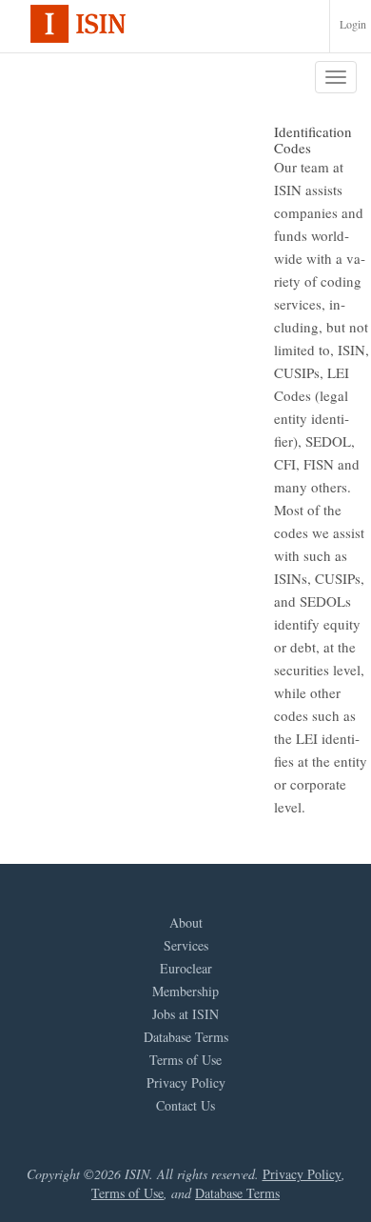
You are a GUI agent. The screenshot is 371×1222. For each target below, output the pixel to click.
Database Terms (186, 1037)
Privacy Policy (185, 1083)
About (186, 923)
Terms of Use (185, 1060)
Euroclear (186, 968)
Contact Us (185, 1105)
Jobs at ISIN (185, 1014)
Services (186, 945)
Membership (185, 991)
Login (353, 23)
